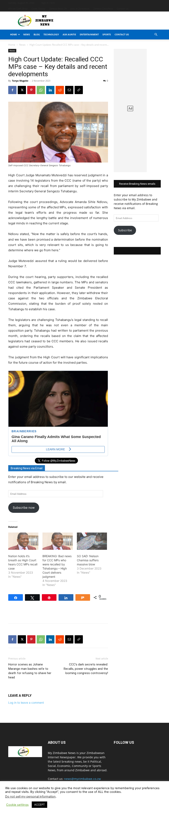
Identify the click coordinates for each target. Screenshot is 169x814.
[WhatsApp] (41, 90)
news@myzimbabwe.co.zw (82, 779)
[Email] (69, 90)
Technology (51, 34)
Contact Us (122, 8)
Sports (106, 34)
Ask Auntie (69, 34)
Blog (37, 34)
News (26, 34)
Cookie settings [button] (17, 805)
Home (13, 34)
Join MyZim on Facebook (137, 250)
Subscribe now (24, 508)
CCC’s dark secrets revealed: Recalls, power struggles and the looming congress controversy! (86, 669)
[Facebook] (12, 90)
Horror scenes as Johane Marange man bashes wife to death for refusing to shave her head (29, 671)
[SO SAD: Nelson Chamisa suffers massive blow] (92, 541)
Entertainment (89, 34)
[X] (22, 90)
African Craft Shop (18, 8)
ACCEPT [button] (39, 804)
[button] (156, 35)
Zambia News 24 (58, 8)
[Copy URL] (79, 90)
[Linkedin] (50, 90)
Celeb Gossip (38, 8)
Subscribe (125, 230)
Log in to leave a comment (26, 702)
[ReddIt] (60, 90)
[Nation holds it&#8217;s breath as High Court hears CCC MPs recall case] (23, 541)
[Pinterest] (31, 90)
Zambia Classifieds (103, 8)
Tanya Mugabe (20, 80)
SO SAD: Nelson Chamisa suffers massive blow (88, 560)
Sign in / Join (48, 2)
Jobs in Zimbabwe (79, 8)
